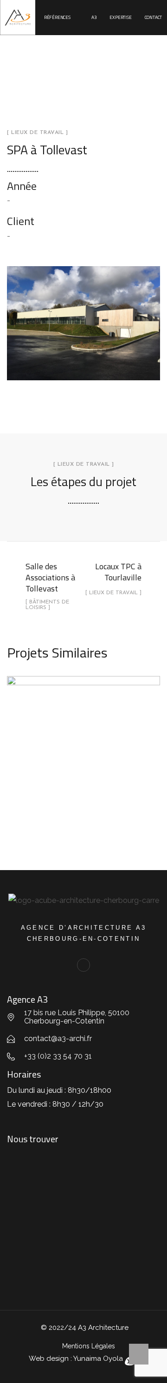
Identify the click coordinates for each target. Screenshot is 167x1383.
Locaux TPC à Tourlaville (83, 741)
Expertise (120, 17)
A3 (94, 17)
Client (20, 221)
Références (57, 17)
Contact (153, 17)
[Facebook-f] (83, 965)
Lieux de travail (83, 764)
